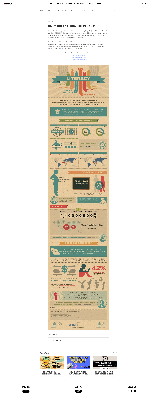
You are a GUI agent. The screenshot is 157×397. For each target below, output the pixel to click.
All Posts (42, 11)
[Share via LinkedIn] (57, 340)
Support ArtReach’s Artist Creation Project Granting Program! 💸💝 (104, 373)
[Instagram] (128, 391)
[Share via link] (61, 340)
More (93, 11)
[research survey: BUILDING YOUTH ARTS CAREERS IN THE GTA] (78, 362)
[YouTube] (135, 391)
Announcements (76, 11)
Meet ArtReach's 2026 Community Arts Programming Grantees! (51, 373)
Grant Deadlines (63, 11)
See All (115, 352)
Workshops (51, 11)
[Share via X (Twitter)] (53, 340)
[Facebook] (131, 391)
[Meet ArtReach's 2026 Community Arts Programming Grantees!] (52, 362)
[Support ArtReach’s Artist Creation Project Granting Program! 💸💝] (105, 362)
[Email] (26, 391)
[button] (52, 3)
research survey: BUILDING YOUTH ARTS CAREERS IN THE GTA (78, 373)
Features (86, 11)
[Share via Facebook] (49, 340)
